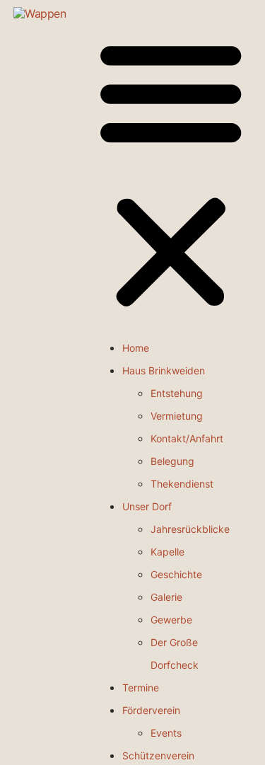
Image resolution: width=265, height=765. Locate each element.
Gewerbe (171, 620)
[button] (171, 175)
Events (166, 733)
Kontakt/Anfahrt (187, 438)
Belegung (172, 461)
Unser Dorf (147, 506)
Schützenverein (158, 755)
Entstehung (177, 393)
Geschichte (176, 574)
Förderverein (151, 710)
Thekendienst (182, 484)
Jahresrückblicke (190, 529)
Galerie (166, 597)
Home (135, 348)
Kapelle (167, 552)
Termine (140, 687)
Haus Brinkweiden (163, 370)
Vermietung (177, 416)
